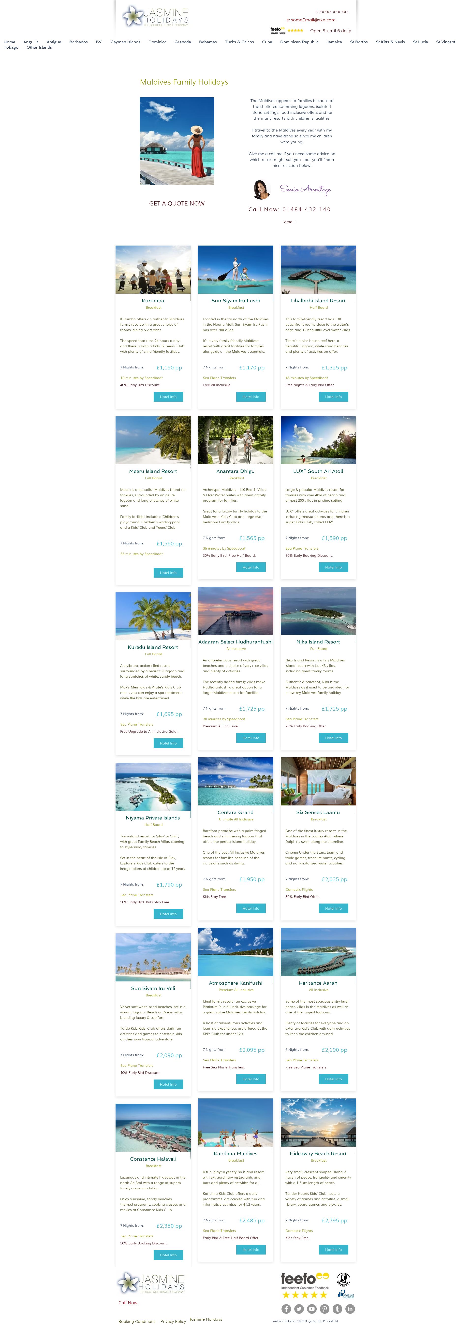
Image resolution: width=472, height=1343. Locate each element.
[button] (177, 202)
